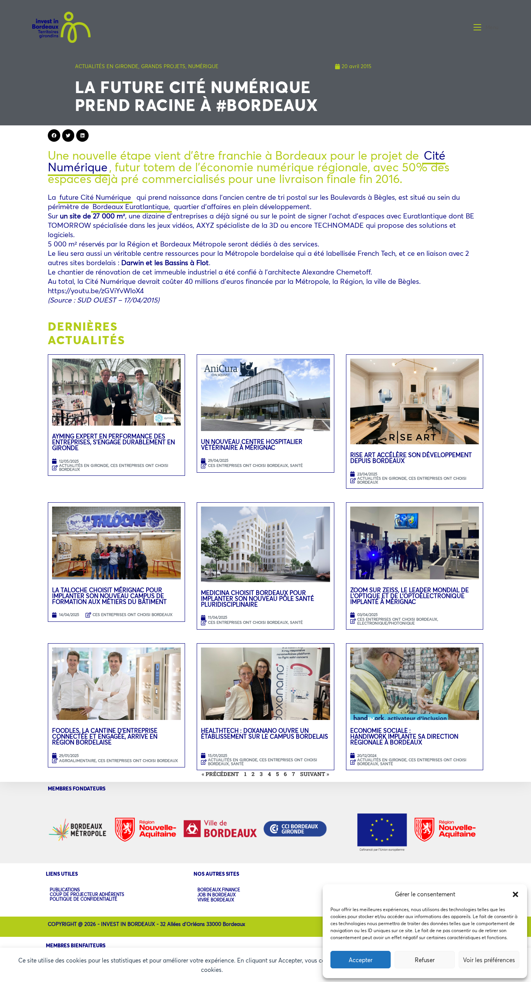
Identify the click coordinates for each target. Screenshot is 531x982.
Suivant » (314, 774)
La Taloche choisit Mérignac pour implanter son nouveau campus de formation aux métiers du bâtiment (109, 595)
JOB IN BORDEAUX (216, 895)
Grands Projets (163, 66)
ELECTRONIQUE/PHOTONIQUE (386, 623)
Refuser (425, 960)
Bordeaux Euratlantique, (131, 206)
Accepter (360, 960)
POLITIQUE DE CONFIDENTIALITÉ (83, 899)
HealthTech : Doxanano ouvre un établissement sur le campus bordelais (264, 736)
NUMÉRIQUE (203, 66)
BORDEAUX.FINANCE (218, 889)
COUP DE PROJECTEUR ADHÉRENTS (87, 894)
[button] (515, 894)
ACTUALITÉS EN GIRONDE (106, 66)
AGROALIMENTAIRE (77, 760)
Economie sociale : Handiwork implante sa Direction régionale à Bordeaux (404, 736)
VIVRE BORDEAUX (215, 900)
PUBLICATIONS (65, 889)
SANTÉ (296, 465)
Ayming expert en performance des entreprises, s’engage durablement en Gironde (113, 442)
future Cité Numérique (95, 197)
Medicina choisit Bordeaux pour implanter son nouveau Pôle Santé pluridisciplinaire (257, 598)
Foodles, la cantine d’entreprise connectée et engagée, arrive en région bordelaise (104, 736)
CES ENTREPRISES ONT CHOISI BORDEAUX (113, 467)
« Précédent (220, 774)
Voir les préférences (489, 960)
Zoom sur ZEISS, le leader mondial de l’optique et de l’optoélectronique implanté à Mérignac (409, 595)
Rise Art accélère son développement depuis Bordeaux (411, 458)
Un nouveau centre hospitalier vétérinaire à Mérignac (251, 444)
